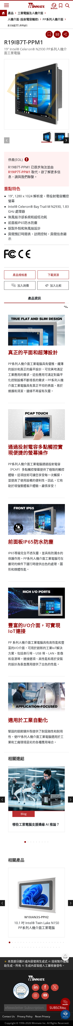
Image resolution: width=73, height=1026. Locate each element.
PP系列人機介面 (53, 19)
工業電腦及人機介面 (30, 13)
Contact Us (8, 1016)
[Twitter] (54, 987)
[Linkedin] (35, 987)
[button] (65, 1002)
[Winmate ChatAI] (65, 1014)
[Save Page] (49, 34)
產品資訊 (34, 298)
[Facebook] (45, 987)
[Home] (3, 13)
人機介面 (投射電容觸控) (23, 19)
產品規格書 (20, 275)
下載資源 (53, 275)
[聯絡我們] (57, 34)
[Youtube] (45, 996)
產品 (11, 13)
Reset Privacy (42, 1016)
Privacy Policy (24, 1016)
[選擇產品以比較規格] (36, 286)
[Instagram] (35, 995)
